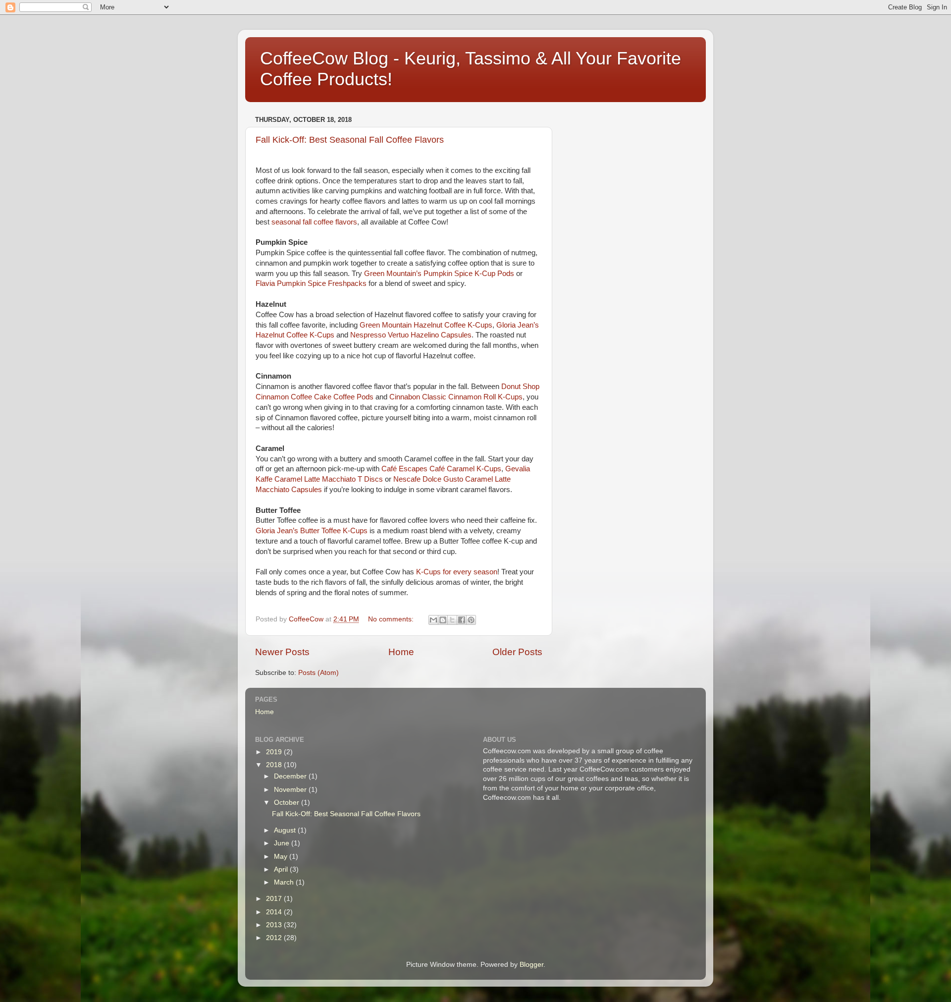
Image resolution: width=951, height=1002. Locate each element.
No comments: (392, 619)
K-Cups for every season (456, 572)
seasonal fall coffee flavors (314, 222)
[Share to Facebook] (462, 620)
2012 (275, 938)
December (291, 776)
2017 (275, 898)
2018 (275, 765)
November (291, 789)
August (286, 830)
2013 (275, 925)
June (282, 843)
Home (401, 652)
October (287, 802)
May (281, 856)
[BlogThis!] (443, 620)
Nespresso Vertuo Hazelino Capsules (411, 335)
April (282, 869)
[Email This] (433, 620)
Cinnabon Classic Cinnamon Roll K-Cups (456, 397)
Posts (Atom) (318, 672)
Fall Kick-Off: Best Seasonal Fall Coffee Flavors (350, 140)
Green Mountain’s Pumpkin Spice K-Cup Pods (439, 274)
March (285, 882)
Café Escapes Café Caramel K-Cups (441, 469)
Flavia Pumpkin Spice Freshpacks (311, 283)
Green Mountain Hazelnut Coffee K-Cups (426, 325)
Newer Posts (282, 652)
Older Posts (517, 652)
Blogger (531, 964)
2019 (275, 752)
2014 (275, 912)
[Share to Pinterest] (471, 620)
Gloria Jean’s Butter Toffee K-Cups (312, 531)
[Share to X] (452, 620)
